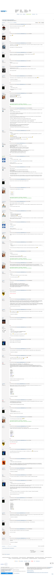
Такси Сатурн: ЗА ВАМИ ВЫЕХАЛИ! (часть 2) (21, 84)
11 (10, 22)
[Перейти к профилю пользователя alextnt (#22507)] (3, 412)
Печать (37, 22)
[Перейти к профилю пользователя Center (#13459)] (3, 323)
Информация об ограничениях (30, 570)
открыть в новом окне (33, 552)
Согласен (6, 573)
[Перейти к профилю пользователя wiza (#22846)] (3, 111)
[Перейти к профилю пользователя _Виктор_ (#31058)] (3, 227)
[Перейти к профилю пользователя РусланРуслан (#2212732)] (3, 207)
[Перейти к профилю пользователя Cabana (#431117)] (3, 295)
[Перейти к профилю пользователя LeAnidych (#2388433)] (3, 72)
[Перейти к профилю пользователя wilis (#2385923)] (3, 534)
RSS (39, 22)
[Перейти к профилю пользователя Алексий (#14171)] (3, 193)
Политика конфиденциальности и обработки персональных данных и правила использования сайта (37, 572)
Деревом (43, 22)
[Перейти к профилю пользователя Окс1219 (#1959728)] (3, 39)
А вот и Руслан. (11, 226)
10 (9, 22)
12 (11, 22)
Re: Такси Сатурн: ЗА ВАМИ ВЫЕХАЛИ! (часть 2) (21, 33)
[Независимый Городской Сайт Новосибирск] (4, 11)
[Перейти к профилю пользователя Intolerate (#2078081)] (3, 464)
